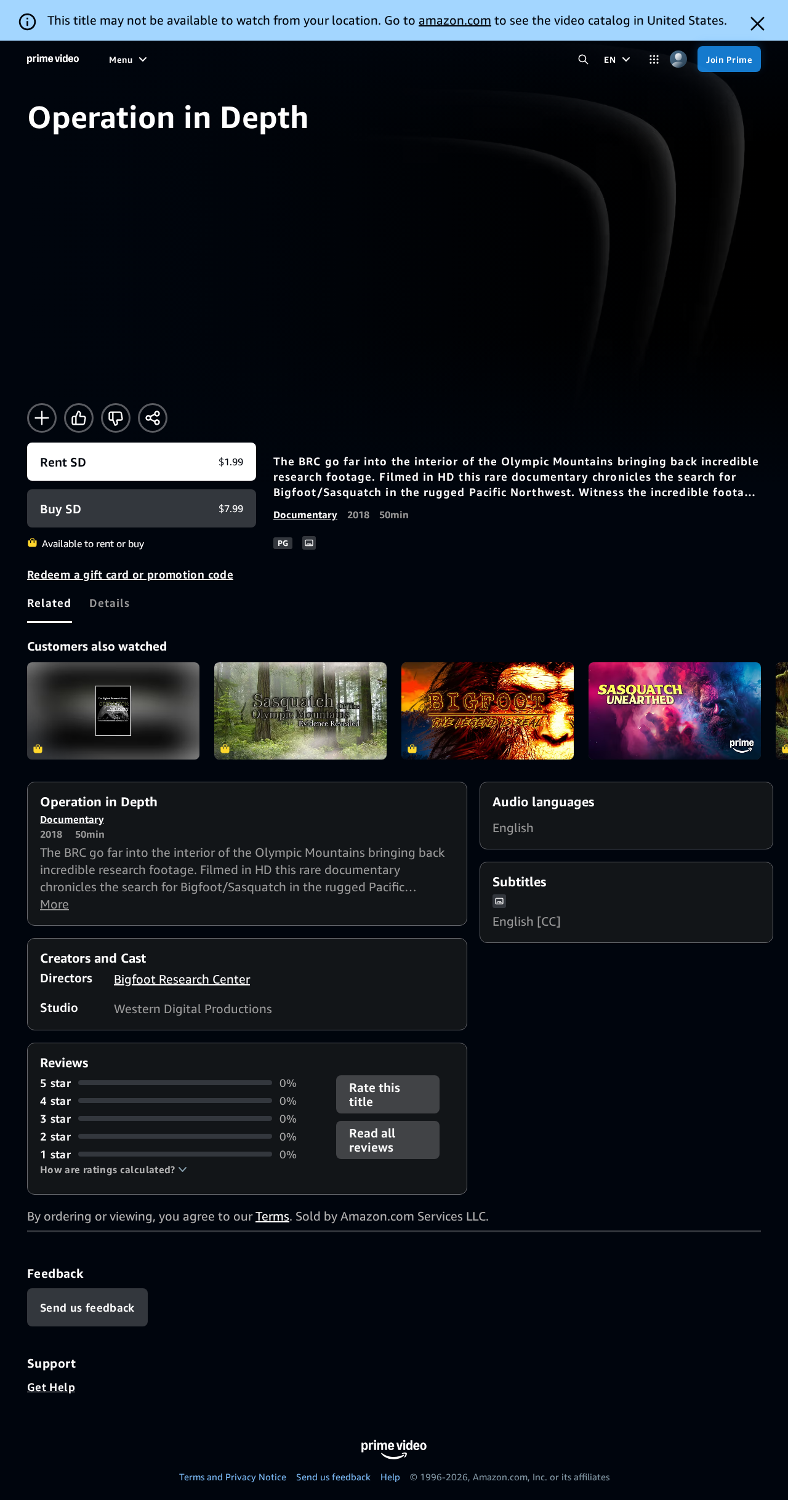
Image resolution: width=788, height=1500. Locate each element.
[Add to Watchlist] (42, 418)
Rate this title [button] (374, 1094)
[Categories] (654, 59)
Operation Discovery (113, 711)
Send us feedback (333, 1476)
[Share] (152, 418)
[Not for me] (116, 418)
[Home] (53, 59)
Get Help (51, 1387)
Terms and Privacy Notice (232, 1476)
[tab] (49, 602)
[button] (113, 1169)
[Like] (79, 418)
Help (390, 1476)
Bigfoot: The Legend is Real (487, 711)
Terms (272, 1216)
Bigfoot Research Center (182, 979)
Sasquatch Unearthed (675, 711)
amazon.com (455, 20)
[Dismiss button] (757, 24)
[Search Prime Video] (583, 59)
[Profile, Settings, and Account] (678, 59)
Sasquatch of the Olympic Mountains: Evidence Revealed (300, 711)
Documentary (305, 514)
